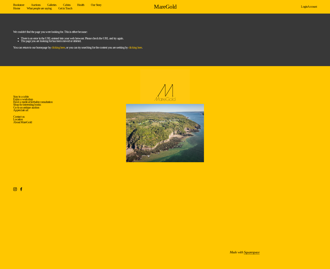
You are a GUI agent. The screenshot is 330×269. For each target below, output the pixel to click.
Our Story (96, 5)
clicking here (58, 47)
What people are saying (39, 8)
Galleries (52, 5)
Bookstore (18, 5)
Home (16, 8)
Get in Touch (65, 8)
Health (80, 5)
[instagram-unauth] (15, 189)
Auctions (36, 5)
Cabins (66, 5)
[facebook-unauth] (21, 189)
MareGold (165, 6)
